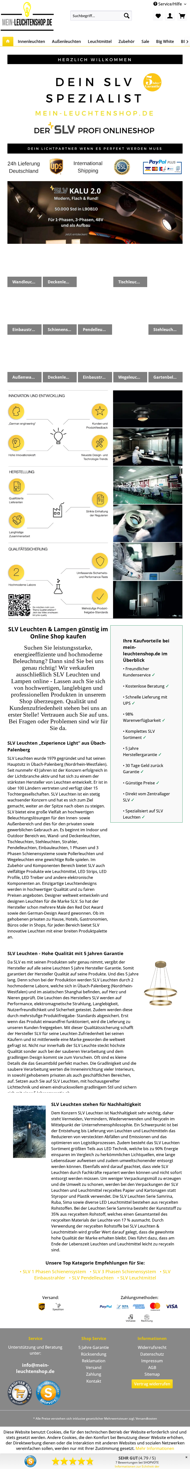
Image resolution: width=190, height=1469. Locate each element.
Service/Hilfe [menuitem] (170, 4)
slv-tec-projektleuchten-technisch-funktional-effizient (95, 212)
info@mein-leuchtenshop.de (35, 1368)
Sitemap (152, 1374)
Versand (93, 1367)
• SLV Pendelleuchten (91, 1278)
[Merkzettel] (158, 16)
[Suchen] (126, 16)
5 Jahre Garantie (93, 1347)
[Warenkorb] (182, 16)
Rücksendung (93, 1354)
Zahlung (93, 1374)
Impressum (152, 1361)
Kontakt (93, 1381)
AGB (152, 1367)
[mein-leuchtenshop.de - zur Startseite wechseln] (27, 16)
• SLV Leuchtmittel (136, 1278)
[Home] (7, 41)
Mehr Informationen (155, 1448)
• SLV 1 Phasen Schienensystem (53, 1271)
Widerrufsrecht (152, 1347)
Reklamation (93, 1361)
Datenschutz (152, 1354)
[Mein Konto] (170, 16)
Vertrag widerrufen (152, 1384)
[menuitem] (101, 16)
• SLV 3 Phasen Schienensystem (123, 1271)
